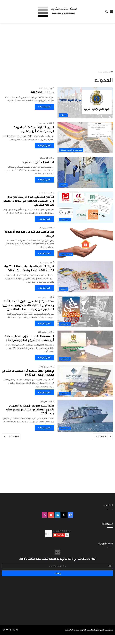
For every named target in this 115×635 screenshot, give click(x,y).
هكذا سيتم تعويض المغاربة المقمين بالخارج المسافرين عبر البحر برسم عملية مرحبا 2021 (29, 409)
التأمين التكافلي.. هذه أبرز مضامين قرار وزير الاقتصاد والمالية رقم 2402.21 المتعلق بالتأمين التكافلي (28, 200)
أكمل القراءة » (44, 107)
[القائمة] (111, 12)
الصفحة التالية (14, 436)
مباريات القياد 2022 (42, 92)
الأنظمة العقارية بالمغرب (38, 162)
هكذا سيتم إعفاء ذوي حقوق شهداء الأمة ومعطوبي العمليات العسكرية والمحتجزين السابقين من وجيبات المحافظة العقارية (28, 305)
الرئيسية (107, 72)
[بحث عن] (106, 12)
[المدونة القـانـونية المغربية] (57, 11)
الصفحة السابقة (100, 436)
